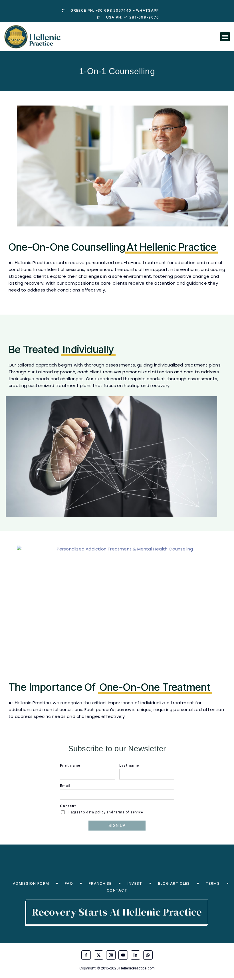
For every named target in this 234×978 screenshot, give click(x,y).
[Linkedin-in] (135, 955)
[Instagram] (111, 955)
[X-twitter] (98, 955)
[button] (225, 36)
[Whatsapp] (148, 955)
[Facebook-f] (86, 955)
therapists (134, 379)
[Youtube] (123, 955)
